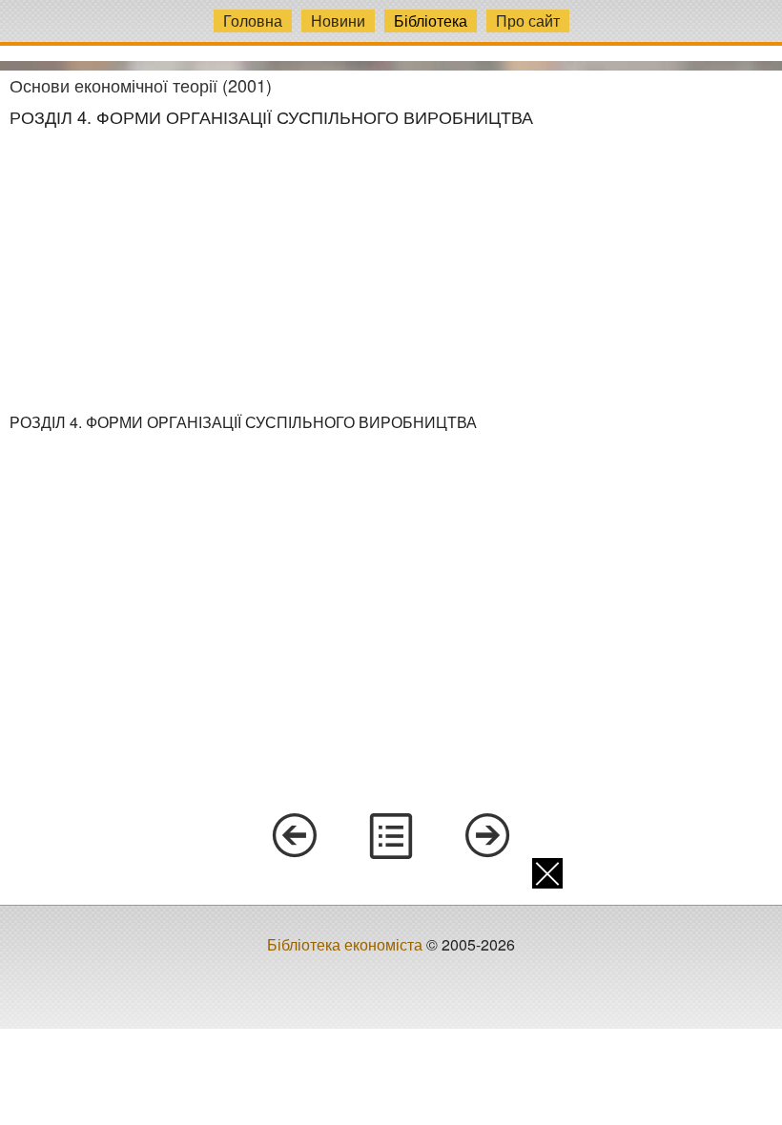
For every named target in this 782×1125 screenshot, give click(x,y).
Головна (252, 20)
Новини (338, 20)
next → (488, 836)
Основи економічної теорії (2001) (141, 84)
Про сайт (528, 20)
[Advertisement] (391, 269)
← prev (294, 836)
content (391, 836)
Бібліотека (430, 20)
